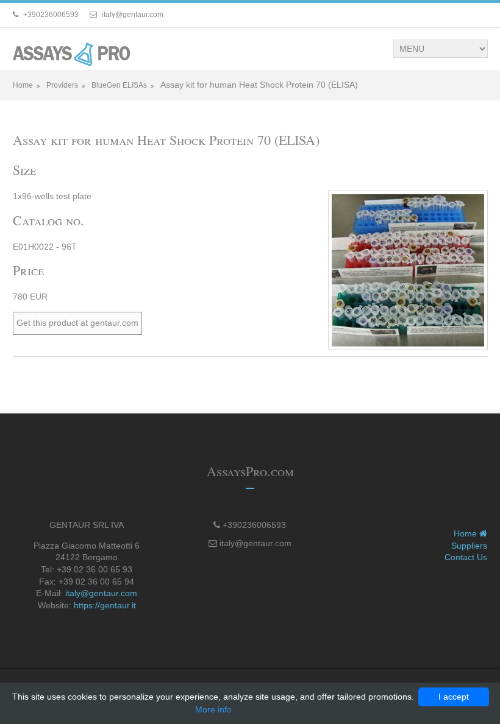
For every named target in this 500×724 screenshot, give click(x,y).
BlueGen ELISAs (119, 85)
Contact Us (466, 557)
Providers (62, 85)
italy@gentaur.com (101, 593)
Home (23, 85)
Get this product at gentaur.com (77, 323)
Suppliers (469, 545)
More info (213, 709)
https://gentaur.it (105, 605)
